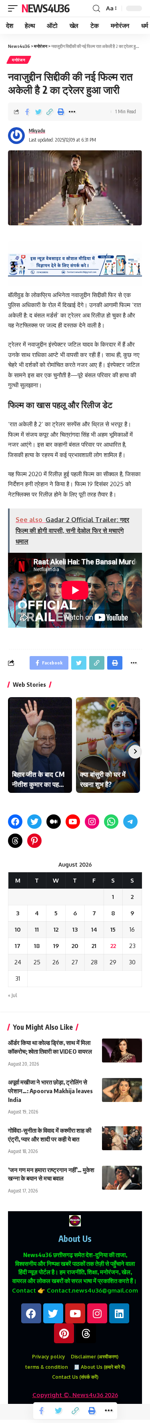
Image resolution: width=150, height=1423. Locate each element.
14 (94, 929)
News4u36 (45, 8)
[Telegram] (130, 821)
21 (94, 946)
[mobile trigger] (15, 8)
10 (18, 929)
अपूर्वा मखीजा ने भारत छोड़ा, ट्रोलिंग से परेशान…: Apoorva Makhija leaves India (50, 1090)
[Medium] (53, 821)
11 (37, 929)
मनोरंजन (19, 59)
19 (56, 946)
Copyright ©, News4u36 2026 (75, 1395)
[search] (96, 8)
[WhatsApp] (111, 821)
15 (113, 929)
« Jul (12, 995)
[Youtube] (75, 1313)
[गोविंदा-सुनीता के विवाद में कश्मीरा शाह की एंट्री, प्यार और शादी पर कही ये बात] (122, 1138)
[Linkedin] (119, 1313)
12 (56, 929)
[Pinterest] (34, 841)
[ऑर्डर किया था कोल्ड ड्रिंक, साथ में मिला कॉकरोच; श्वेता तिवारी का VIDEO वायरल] (122, 1050)
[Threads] (15, 841)
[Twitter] (34, 821)
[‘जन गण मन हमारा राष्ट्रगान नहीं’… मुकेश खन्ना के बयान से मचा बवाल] (122, 1178)
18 (37, 946)
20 (75, 946)
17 (17, 946)
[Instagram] (92, 821)
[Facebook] (15, 821)
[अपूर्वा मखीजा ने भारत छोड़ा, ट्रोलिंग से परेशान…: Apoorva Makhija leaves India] (122, 1090)
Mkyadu (37, 131)
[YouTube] (73, 821)
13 (75, 929)
